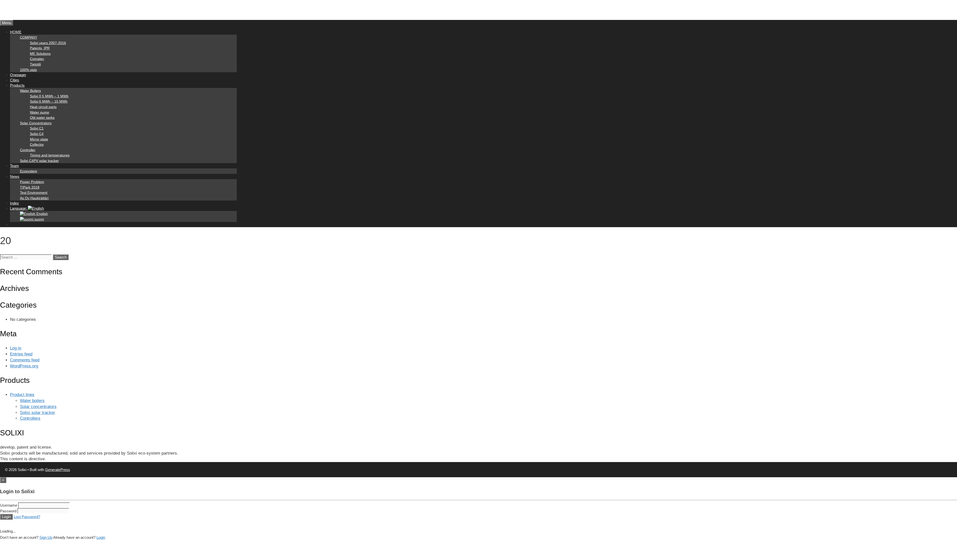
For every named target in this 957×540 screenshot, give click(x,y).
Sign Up (45, 537)
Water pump (39, 112)
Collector (37, 144)
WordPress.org (24, 366)
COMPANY (28, 37)
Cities (14, 80)
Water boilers (32, 400)
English (41, 214)
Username (8, 505)
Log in (15, 348)
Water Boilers (30, 91)
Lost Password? (27, 517)
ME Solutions (40, 54)
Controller (27, 150)
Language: (19, 208)
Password (8, 511)
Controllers (30, 418)
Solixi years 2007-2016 (48, 43)
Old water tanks (42, 118)
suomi (38, 219)
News (14, 176)
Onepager (18, 75)
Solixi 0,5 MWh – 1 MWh (49, 96)
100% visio (28, 70)
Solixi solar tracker (37, 412)
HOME (15, 32)
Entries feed (21, 354)
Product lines (22, 394)
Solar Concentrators (36, 123)
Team (14, 166)
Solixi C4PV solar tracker (39, 161)
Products (17, 85)
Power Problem (32, 182)
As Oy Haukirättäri (34, 198)
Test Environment (33, 193)
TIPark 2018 (29, 187)
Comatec (37, 59)
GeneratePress (57, 470)
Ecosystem (28, 171)
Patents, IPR (40, 48)
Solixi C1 (37, 128)
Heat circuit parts (43, 107)
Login (6, 517)
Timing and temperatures (50, 155)
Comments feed (24, 360)
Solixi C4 (37, 134)
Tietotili (35, 64)
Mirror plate (39, 139)
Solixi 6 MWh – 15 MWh (49, 101)
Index (14, 203)
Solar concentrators (38, 406)
